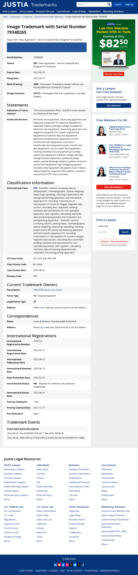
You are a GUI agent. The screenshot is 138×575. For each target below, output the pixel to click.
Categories (27, 17)
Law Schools (63, 11)
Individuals (43, 465)
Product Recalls (76, 523)
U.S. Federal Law (13, 506)
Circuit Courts (11, 528)
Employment (75, 477)
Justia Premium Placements (115, 519)
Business (74, 465)
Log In (118, 4)
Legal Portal (41, 570)
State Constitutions (46, 510)
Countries (74, 536)
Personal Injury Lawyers (16, 495)
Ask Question (113, 105)
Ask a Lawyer (26, 11)
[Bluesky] (75, 564)
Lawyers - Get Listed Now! (113, 241)
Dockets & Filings (12, 536)
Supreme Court (12, 523)
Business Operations (79, 473)
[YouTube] (59, 564)
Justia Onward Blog (111, 535)
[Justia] (15, 4)
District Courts (11, 532)
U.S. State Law (45, 506)
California (41, 523)
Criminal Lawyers (12, 477)
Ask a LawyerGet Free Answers (109, 90)
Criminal (41, 473)
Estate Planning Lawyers (16, 486)
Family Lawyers (11, 490)
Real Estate (74, 490)
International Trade (79, 486)
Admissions (107, 473)
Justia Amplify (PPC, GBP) (114, 531)
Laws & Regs (79, 11)
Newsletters (95, 11)
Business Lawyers (13, 473)
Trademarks (15, 17)
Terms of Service (75, 570)
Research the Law (45, 11)
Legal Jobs (74, 510)
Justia (5, 17)
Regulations (10, 519)
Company (53, 570)
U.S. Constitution (12, 510)
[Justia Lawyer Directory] (82, 564)
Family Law (42, 490)
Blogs (104, 490)
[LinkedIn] (55, 564)
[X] (78, 564)
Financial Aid (107, 477)
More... (7, 499)
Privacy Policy (91, 570)
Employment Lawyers (15, 482)
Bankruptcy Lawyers (14, 469)
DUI (38, 482)
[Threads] (71, 564)
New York (41, 532)
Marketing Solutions (113, 11)
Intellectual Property (79, 482)
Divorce (40, 477)
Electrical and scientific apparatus (49, 17)
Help (62, 570)
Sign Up (129, 4)
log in (42, 307)
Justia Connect (26, 570)
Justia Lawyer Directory (113, 515)
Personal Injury (44, 495)
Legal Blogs (75, 515)
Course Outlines (109, 482)
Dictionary (106, 469)
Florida (40, 528)
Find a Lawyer (10, 11)
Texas (40, 536)
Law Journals (108, 486)
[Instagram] (67, 564)
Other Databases (79, 506)
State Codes (43, 515)
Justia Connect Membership (115, 510)
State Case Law (44, 519)
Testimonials (108, 539)
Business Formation (79, 469)
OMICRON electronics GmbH (47, 289)
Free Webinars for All (111, 120)
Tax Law (73, 495)
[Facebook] (63, 564)
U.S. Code (8, 515)
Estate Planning (44, 486)
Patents (73, 528)
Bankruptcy (42, 469)
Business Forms (77, 519)
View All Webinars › (113, 187)
